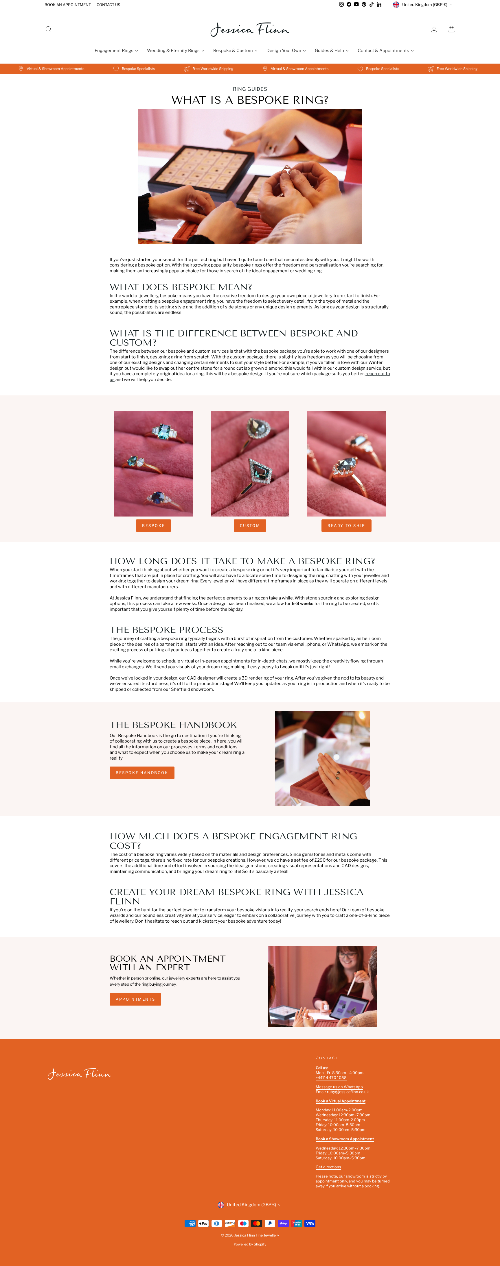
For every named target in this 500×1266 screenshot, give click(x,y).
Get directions (328, 1167)
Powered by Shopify (250, 1244)
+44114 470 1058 (331, 1077)
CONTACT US (108, 4)
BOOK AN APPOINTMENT (68, 4)
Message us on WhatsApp (339, 1086)
